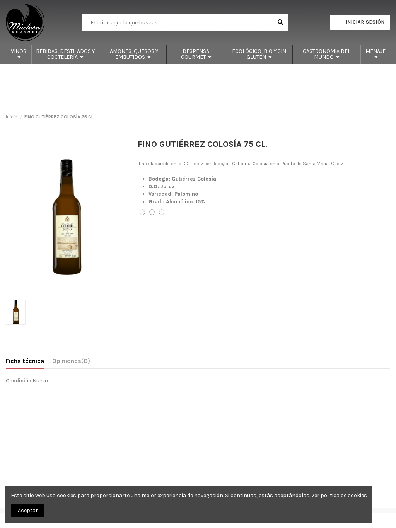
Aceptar (28, 510)
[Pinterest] (161, 212)
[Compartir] (142, 212)
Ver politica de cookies (339, 495)
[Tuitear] (152, 212)
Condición (18, 380)
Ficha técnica (25, 360)
